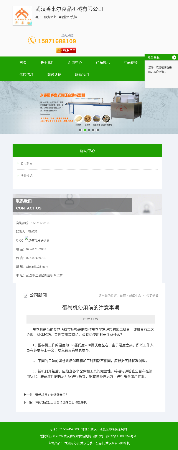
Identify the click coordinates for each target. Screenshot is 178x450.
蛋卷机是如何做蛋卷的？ (52, 395)
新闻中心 (75, 62)
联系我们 (82, 74)
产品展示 (103, 62)
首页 (23, 62)
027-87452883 (69, 429)
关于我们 (47, 62)
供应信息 (26, 74)
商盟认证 (54, 74)
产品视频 (131, 62)
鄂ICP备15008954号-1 (121, 436)
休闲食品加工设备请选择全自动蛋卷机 (61, 402)
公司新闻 (26, 163)
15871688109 (57, 41)
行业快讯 (26, 176)
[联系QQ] (37, 240)
